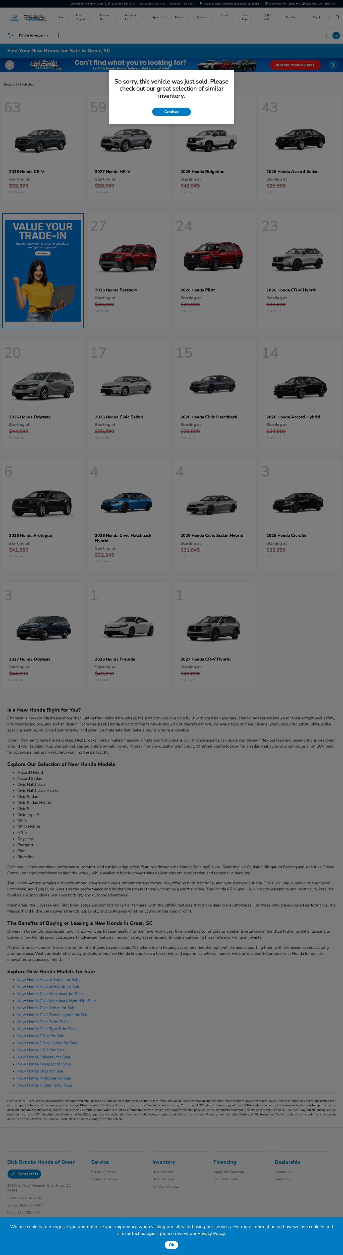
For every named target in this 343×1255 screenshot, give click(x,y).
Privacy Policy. (212, 1233)
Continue (171, 111)
